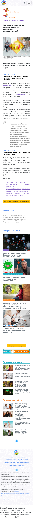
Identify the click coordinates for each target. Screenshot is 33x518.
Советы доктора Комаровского (12, 274)
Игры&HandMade (23, 460)
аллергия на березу (19, 215)
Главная (6, 21)
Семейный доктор (17, 21)
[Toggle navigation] (29, 3)
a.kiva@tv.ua (4, 488)
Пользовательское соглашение (8, 497)
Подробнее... (21, 510)
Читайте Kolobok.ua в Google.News (16, 201)
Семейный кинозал (10, 460)
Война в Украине (14, 12)
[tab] (16, 441)
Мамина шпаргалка (23, 462)
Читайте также (16, 77)
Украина (5, 250)
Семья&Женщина (19, 457)
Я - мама (10, 457)
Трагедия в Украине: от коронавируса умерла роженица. (18, 184)
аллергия (7, 215)
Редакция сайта (5, 499)
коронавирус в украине (17, 220)
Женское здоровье (9, 300)
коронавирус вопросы (12, 222)
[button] (24, 2)
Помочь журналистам (17, 346)
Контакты (3, 501)
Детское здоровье (9, 325)
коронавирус (8, 217)
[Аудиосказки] (16, 351)
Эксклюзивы (12, 17)
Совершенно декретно (16, 465)
